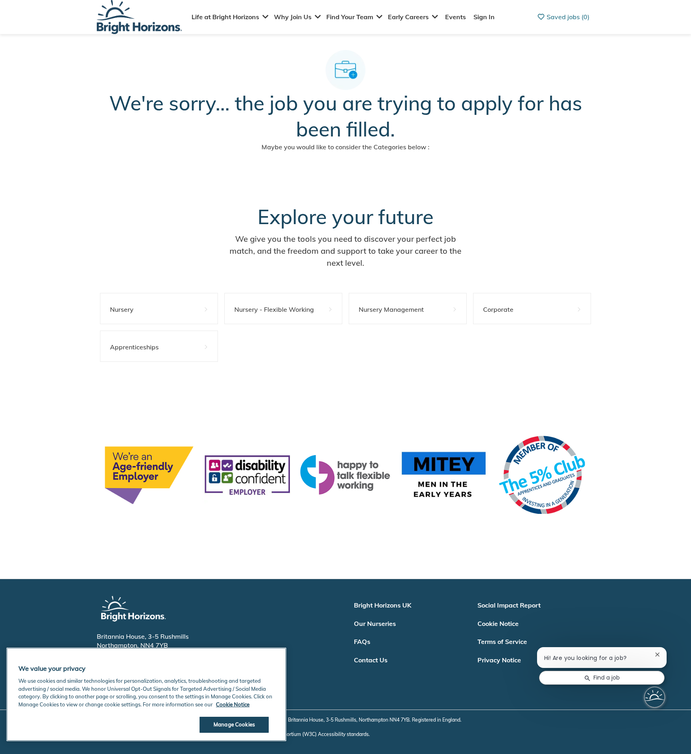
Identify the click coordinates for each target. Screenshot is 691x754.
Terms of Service (502, 642)
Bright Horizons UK (382, 605)
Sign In (484, 17)
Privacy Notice (499, 660)
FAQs (362, 642)
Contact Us (370, 660)
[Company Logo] (139, 16)
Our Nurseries (375, 624)
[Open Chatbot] (654, 697)
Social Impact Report (509, 605)
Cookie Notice (498, 624)
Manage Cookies (234, 724)
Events (455, 17)
